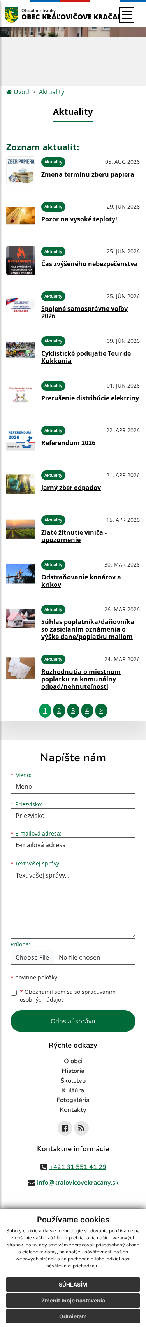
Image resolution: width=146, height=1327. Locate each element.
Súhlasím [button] (73, 1284)
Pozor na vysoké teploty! (79, 219)
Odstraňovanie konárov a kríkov (81, 581)
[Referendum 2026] (20, 439)
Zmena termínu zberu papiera (87, 174)
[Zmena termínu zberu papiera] (20, 171)
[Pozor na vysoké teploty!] (20, 215)
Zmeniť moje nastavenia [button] (73, 1300)
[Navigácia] (126, 15)
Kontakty (73, 1110)
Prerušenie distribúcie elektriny (90, 398)
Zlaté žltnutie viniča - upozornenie (74, 536)
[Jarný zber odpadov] (20, 484)
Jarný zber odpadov (71, 487)
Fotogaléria (73, 1100)
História (73, 1071)
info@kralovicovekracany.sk (78, 1182)
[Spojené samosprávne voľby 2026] (20, 305)
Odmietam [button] (73, 1316)
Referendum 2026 (68, 443)
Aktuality (51, 92)
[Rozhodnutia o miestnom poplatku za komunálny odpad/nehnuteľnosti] (20, 671)
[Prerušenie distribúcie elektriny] (20, 394)
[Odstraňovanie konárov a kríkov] (20, 573)
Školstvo (73, 1080)
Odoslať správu (73, 1021)
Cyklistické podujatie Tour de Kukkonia (86, 357)
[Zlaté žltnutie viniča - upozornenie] (20, 529)
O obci (73, 1061)
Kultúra (73, 1090)
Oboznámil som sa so (68, 996)
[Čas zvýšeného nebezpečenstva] (20, 260)
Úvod (20, 92)
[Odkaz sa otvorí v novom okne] (65, 1128)
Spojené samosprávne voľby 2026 (84, 312)
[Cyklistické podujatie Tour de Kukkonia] (20, 350)
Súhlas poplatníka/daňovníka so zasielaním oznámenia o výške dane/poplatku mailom (87, 629)
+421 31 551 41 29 (77, 1167)
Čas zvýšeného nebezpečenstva (89, 264)
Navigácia (23, 14)
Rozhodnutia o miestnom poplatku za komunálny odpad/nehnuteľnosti (81, 679)
